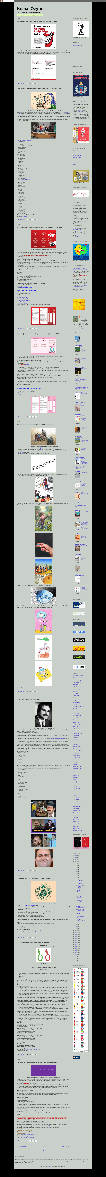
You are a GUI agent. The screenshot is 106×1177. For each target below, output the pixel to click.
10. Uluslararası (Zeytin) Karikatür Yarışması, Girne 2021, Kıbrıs (81, 270)
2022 (76, 930)
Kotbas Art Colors (79, 492)
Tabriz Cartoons (78, 502)
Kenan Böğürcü (76, 753)
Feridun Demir (76, 720)
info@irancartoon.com (39, 931)
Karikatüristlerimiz (77, 750)
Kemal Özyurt (30, 8)
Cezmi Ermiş (76, 693)
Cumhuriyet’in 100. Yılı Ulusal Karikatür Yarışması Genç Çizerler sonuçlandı (39, 88)
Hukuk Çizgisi (76, 735)
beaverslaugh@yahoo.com (28, 1134)
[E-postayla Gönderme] (27, 83)
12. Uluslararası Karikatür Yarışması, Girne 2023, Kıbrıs (33, 942)
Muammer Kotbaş (77, 766)
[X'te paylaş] (33, 83)
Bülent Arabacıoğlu (77, 686)
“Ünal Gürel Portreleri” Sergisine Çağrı (28, 699)
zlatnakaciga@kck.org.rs (22, 296)
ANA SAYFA (20, 15)
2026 (76, 855)
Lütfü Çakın (75, 759)
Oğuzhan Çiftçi (76, 153)
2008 (76, 958)
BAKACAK (77, 471)
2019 (76, 936)
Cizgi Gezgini (76, 697)
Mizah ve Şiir (78, 436)
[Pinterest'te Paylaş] (36, 83)
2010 (76, 954)
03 (76, 924)
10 (76, 867)
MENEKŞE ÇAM (78, 510)
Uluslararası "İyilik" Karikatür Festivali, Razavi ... (80, 910)
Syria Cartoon (76, 151)
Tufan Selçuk (76, 821)
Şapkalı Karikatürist (79, 457)
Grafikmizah (76, 722)
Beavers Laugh (24, 1137)
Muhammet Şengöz (77, 770)
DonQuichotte (76, 700)
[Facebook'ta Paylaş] (34, 83)
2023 (76, 861)
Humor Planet (76, 737)
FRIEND (49, 255)
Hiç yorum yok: (21, 83)
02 (76, 926)
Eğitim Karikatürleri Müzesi (79, 706)
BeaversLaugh (25, 1136)
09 (76, 869)
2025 (76, 857)
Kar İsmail (75, 742)
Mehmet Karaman (77, 155)
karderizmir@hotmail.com (58, 738)
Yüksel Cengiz (76, 828)
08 (76, 871)
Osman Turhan (76, 793)
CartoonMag (80, 111)
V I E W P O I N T (79, 392)
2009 (76, 956)
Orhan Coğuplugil (77, 790)
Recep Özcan (76, 799)
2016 (76, 942)
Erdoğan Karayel (77, 229)
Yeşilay (22, 687)
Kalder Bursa (24, 216)
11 (76, 865)
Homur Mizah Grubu (80, 447)
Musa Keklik (76, 779)
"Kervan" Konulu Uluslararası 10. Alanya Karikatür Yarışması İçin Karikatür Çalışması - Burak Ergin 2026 (81, 526)
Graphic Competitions (80, 367)
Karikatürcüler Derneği (80, 386)
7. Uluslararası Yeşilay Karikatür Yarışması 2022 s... (80, 902)
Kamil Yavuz (76, 739)
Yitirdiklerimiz (76, 826)
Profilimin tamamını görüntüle (79, 328)
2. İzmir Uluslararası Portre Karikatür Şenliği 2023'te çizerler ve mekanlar (38, 21)
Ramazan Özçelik (84, 472)
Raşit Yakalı (76, 797)
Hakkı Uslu (75, 726)
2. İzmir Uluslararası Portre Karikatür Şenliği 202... (80, 882)
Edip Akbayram (84, 545)
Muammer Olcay (79, 586)
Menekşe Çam (76, 762)
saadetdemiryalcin (79, 575)
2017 (76, 940)
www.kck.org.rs (23, 303)
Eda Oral (75, 704)
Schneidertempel (77, 806)
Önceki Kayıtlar (65, 1146)
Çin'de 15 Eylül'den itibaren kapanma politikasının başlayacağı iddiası (80, 380)
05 (76, 877)
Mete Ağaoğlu (76, 217)
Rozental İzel (76, 801)
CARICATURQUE (77, 689)
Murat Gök (75, 773)
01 (76, 928)
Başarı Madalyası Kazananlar (23, 150)
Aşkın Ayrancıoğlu (77, 680)
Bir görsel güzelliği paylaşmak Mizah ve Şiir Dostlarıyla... (84, 440)
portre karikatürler (79, 426)
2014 (76, 946)
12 (76, 863)
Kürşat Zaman (78, 554)
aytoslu (76, 533)
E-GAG (74, 164)
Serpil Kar (77, 565)
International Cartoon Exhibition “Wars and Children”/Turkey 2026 (81, 505)
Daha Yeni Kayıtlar (22, 1146)
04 (76, 879)
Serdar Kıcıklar (76, 810)
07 (76, 873)
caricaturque (23, 306)
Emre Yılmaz (76, 708)
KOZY (81, 317)
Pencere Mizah (78, 345)
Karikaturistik (76, 744)
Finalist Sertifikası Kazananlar (23, 179)
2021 (76, 932)
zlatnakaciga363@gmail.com (23, 298)
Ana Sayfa (44, 1146)
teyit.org (77, 378)
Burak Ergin (78, 521)
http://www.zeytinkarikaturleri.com (32, 1049)
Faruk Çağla (76, 717)
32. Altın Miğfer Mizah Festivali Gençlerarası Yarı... (81, 896)
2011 (76, 952)
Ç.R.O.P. (77, 357)
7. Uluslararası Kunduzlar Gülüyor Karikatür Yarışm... (80, 920)
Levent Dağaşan (76, 757)
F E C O (75, 159)
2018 (76, 938)
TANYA (82, 405)
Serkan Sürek (76, 812)
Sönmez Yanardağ (77, 815)
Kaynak (19, 394)
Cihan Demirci (76, 695)
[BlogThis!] (31, 83)
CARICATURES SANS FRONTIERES (80, 403)
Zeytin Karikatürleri (77, 830)
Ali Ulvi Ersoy (76, 236)
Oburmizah (75, 784)
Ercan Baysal (76, 713)
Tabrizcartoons (76, 819)
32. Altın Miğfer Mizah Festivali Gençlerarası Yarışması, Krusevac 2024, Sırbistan (40, 334)
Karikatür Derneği (77, 157)
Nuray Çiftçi (75, 781)
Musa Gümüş (76, 777)
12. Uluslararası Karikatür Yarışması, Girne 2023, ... (80, 915)
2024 (76, 859)
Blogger (49, 1166)
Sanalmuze (75, 804)
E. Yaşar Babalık (77, 702)
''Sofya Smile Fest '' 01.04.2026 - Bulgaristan (84, 536)
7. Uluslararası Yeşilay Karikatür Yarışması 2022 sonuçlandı (34, 424)
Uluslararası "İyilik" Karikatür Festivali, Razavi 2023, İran (33, 878)
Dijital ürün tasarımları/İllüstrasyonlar (84, 588)
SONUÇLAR (39, 15)
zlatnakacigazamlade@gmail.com (28, 392)
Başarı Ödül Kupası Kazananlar (24, 140)
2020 (76, 934)
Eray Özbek (76, 162)
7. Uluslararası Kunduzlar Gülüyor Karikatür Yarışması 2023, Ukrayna (37, 1062)
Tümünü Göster (86, 595)
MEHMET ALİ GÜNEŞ (80, 544)
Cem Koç (75, 691)
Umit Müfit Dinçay (77, 824)
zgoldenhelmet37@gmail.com (23, 301)
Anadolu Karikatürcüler (78, 677)
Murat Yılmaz (76, 775)
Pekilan (75, 795)
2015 (76, 944)
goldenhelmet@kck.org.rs (22, 297)
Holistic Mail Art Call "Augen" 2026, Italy (84, 484)
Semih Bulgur (76, 808)
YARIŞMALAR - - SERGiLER (30, 15)
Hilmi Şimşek (76, 731)
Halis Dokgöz (76, 728)
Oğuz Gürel (75, 786)
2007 (76, 960)
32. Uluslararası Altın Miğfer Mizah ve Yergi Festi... (80, 892)
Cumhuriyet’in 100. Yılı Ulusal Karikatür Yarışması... (80, 887)
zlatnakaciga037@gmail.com (23, 300)
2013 (76, 948)
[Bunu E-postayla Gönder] (30, 83)
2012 (76, 950)
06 (76, 875)
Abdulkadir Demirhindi (78, 675)
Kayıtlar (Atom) (45, 1150)
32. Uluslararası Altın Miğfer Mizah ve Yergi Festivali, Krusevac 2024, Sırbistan (39, 227)
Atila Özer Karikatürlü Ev (78, 682)
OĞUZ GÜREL (78, 335)
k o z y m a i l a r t (79, 481)
